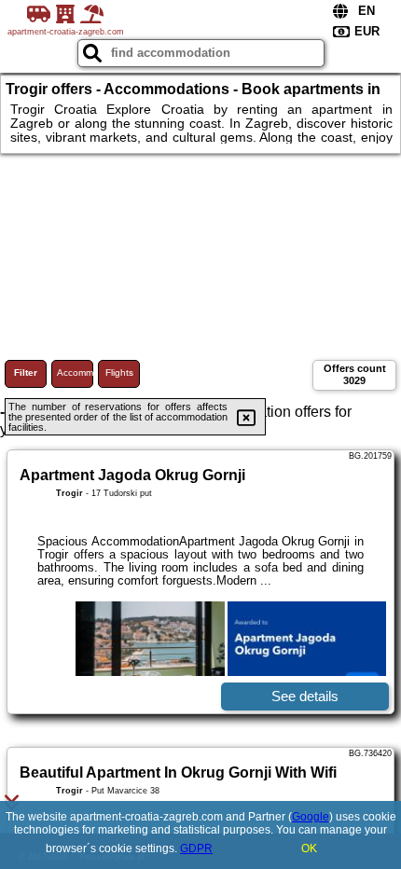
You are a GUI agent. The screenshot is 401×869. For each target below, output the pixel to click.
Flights (119, 372)
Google (310, 816)
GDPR (196, 848)
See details (305, 696)
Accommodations (75, 372)
